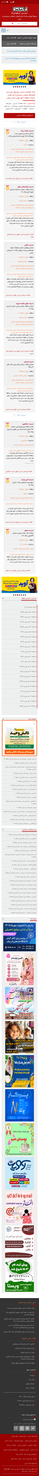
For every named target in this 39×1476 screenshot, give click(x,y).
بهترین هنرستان (18, 1441)
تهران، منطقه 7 (23, 489)
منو (3, 30)
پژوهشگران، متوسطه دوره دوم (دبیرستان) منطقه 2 (20, 846)
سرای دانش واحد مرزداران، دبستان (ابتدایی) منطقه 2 (20, 873)
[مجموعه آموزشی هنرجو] (19, 1241)
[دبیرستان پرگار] (19, 1105)
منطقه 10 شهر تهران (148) (27, 656)
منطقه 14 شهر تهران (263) (27, 676)
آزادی (25, 145)
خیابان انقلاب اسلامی (20, 375)
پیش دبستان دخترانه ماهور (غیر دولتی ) (21, 554)
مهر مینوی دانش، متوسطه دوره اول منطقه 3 (22, 819)
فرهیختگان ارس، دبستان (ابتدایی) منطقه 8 (22, 785)
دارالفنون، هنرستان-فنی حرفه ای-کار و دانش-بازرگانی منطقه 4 (21, 802)
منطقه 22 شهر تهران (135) (27, 706)
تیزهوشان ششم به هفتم (11, 1450)
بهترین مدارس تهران (31, 1441)
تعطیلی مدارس (21, 1445)
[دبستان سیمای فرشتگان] (19, 1003)
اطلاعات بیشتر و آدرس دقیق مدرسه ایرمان (18, 409)
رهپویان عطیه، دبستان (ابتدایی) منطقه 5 (23, 861)
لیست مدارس (8, 1441)
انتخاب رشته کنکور (16, 1459)
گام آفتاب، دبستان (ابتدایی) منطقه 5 (24, 850)
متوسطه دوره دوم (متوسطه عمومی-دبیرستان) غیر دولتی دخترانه (22, 150)
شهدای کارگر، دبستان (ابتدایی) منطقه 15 (23, 889)
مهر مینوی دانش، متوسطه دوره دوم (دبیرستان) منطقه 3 (19, 811)
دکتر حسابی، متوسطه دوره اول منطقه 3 (23, 842)
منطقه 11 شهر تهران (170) (28, 661)
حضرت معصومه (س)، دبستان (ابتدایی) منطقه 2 (21, 893)
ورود (11, 2)
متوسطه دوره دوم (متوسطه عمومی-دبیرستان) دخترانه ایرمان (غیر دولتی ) (20, 389)
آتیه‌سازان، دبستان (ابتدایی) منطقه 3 (24, 777)
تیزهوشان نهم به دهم (30, 1454)
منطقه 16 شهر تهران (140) (27, 686)
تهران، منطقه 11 (23, 140)
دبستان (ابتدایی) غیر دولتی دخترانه (22, 498)
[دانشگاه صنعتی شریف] (19, 937)
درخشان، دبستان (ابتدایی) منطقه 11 (25, 877)
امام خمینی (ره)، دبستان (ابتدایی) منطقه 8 (23, 905)
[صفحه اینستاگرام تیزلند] (21, 1430)
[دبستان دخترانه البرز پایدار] (19, 969)
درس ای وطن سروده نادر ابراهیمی (24, 1348)
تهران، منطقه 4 (23, 436)
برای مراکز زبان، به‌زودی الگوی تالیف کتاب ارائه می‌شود (19, 1332)
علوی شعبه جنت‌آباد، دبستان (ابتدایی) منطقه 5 (21, 909)
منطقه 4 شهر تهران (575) (27, 627)
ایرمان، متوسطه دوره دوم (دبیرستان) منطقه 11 (22, 897)
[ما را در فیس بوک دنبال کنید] (16, 1430)
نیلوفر (25, 493)
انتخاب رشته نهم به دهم (30, 1459)
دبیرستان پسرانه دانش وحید (19, 752)
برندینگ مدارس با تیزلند (28, 43)
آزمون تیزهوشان (24, 1450)
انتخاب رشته (19, 1454)
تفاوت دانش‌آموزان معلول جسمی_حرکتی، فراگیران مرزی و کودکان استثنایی (20, 1358)
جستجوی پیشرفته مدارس (25, 115)
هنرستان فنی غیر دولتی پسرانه (23, 445)
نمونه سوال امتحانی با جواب (26, 37)
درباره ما (32, 1375)
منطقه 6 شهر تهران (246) (27, 637)
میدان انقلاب (23, 200)
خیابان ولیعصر (22, 261)
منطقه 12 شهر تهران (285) (27, 666)
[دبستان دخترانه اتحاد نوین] (19, 1207)
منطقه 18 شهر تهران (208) (27, 696)
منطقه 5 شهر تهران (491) (28, 632)
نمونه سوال (15, 1436)
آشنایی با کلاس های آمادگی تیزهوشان (23, 1344)
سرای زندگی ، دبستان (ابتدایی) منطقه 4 (23, 789)
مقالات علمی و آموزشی (29, 1338)
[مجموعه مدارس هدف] (19, 1037)
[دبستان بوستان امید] (19, 1139)
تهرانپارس (24, 440)
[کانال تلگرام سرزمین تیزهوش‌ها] (33, 1430)
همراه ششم (23, 1436)
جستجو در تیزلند (21, 23)
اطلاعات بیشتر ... (10, 38)
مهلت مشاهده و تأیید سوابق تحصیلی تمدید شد (20, 1308)
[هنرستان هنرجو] (19, 77)
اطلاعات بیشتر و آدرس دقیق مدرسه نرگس (18, 295)
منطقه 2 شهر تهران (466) (27, 617)
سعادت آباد (23, 544)
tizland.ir (34, 1471)
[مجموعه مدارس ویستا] (19, 1276)
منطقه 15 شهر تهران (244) (27, 681)
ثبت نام (4, 2)
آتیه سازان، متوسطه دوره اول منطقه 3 (24, 773)
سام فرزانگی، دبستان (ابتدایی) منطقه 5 (24, 815)
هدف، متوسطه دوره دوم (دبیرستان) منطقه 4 (22, 881)
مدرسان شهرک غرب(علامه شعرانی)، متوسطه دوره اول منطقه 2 (20, 855)
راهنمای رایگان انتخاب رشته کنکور (21, 51)
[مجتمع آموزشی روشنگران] (19, 1071)
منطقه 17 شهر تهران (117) (28, 691)
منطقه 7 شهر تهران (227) (27, 642)
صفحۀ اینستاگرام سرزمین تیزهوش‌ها (20, 59)
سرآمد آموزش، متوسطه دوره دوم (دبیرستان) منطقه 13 (19, 759)
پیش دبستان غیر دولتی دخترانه (23, 548)
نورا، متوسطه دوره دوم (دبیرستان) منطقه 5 (23, 885)
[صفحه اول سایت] (20, 9)
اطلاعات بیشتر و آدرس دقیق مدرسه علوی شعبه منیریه (19, 352)
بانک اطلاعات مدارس (19, 103)
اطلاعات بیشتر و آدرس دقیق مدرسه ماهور (18, 570)
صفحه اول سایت (32, 1436)
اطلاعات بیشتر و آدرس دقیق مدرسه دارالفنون (19, 471)
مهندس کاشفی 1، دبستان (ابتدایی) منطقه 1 (23, 913)
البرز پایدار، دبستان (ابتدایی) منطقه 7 (24, 763)
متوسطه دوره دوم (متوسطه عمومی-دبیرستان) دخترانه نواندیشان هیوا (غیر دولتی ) (20, 214)
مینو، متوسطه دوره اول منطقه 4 (26, 807)
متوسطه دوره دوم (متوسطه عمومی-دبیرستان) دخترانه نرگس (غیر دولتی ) (20, 275)
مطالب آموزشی (32, 1445)
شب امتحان (33, 1450)
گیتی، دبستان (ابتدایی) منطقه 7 (26, 781)
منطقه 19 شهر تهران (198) (27, 701)
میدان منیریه (23, 317)
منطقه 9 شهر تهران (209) (28, 651)
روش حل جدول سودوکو (27, 1352)
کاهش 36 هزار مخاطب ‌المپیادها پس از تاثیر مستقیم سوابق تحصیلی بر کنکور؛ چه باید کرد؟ (19, 1320)
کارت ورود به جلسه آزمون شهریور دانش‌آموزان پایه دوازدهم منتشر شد (20, 1313)
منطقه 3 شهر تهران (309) (27, 622)
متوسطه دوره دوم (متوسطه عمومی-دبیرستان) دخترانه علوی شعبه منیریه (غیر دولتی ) (20, 331)
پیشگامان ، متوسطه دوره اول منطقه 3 (24, 823)
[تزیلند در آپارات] (27, 1430)
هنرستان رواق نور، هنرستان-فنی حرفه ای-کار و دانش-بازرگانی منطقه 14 (20, 768)
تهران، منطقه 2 (23, 540)
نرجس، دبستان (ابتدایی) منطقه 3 (25, 793)
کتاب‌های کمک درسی (30, 1463)
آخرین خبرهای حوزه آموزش (27, 1302)
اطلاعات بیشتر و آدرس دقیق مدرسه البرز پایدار (19, 522)
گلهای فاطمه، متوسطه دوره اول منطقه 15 (23, 865)
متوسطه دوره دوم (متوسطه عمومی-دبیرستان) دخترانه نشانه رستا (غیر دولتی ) (20, 158)
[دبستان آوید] (19, 1173)
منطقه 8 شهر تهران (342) (27, 647)
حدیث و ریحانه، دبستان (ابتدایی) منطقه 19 (23, 901)
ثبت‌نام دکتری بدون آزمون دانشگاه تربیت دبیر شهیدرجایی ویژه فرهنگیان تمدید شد (21, 1326)
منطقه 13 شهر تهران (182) (27, 671)
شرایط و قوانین (30, 1384)
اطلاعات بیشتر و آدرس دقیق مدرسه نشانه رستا (19, 178)
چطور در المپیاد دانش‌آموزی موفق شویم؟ (22, 1363)
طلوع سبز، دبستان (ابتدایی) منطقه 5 (24, 838)
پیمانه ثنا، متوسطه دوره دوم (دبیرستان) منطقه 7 (21, 834)
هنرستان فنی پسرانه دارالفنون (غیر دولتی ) (21, 450)
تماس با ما (31, 1380)
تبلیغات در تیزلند (29, 1388)
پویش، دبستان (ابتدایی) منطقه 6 (25, 797)
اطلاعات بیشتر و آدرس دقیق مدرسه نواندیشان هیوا (20, 235)
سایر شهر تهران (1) (30, 607)
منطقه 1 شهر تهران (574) (27, 612)
